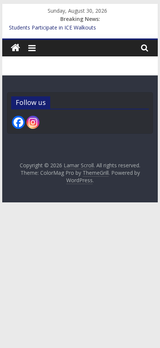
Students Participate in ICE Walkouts (52, 27)
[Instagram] (32, 122)
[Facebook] (18, 122)
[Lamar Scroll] (15, 48)
